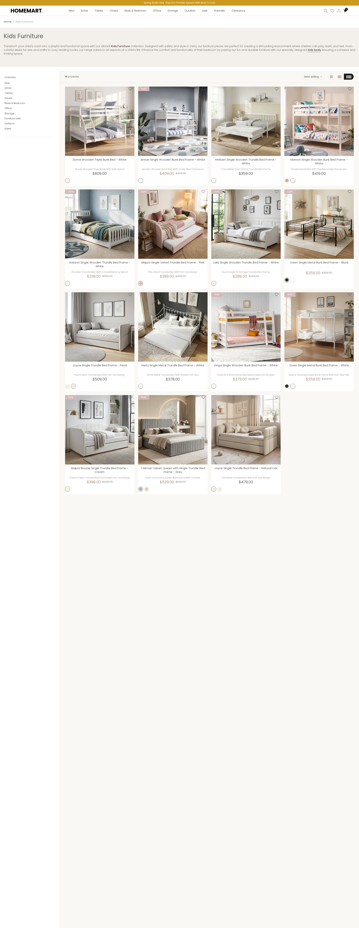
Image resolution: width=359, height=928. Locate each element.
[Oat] (146, 489)
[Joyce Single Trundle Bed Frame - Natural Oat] (246, 429)
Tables (99, 11)
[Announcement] (179, 3)
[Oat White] (67, 386)
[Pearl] (73, 386)
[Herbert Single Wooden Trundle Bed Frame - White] (246, 121)
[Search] (326, 11)
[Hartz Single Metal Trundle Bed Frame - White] (173, 327)
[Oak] (286, 180)
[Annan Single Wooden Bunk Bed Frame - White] (173, 121)
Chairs (114, 11)
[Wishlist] (332, 11)
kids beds (314, 50)
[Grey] (140, 489)
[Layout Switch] (331, 77)
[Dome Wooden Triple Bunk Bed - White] (99, 121)
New (71, 11)
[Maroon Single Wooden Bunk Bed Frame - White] (319, 121)
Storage (173, 11)
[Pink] (140, 283)
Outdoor (190, 11)
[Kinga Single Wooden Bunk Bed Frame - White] (246, 327)
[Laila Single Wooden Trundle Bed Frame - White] (246, 224)
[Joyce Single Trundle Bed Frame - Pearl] (99, 327)
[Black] (286, 279)
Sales (7, 128)
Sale (205, 11)
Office (157, 11)
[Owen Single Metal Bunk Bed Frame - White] (319, 327)
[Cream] (67, 489)
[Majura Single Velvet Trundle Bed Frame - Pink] (173, 224)
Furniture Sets (12, 118)
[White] (67, 180)
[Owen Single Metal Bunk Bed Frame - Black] (319, 224)
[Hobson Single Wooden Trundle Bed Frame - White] (99, 224)
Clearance (238, 11)
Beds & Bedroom (135, 11)
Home (8, 22)
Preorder (219, 11)
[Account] (339, 11)
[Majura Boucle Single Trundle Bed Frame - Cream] (99, 429)
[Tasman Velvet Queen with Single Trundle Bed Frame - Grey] (173, 429)
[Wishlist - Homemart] (130, 89)
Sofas (84, 11)
